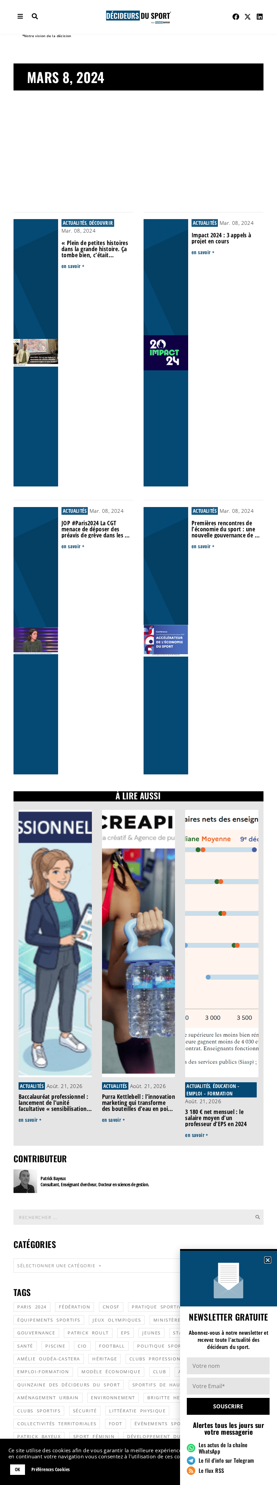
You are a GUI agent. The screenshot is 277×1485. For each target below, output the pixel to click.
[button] (267, 1260)
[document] (138, 742)
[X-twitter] (248, 17)
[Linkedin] (259, 17)
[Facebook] (235, 17)
